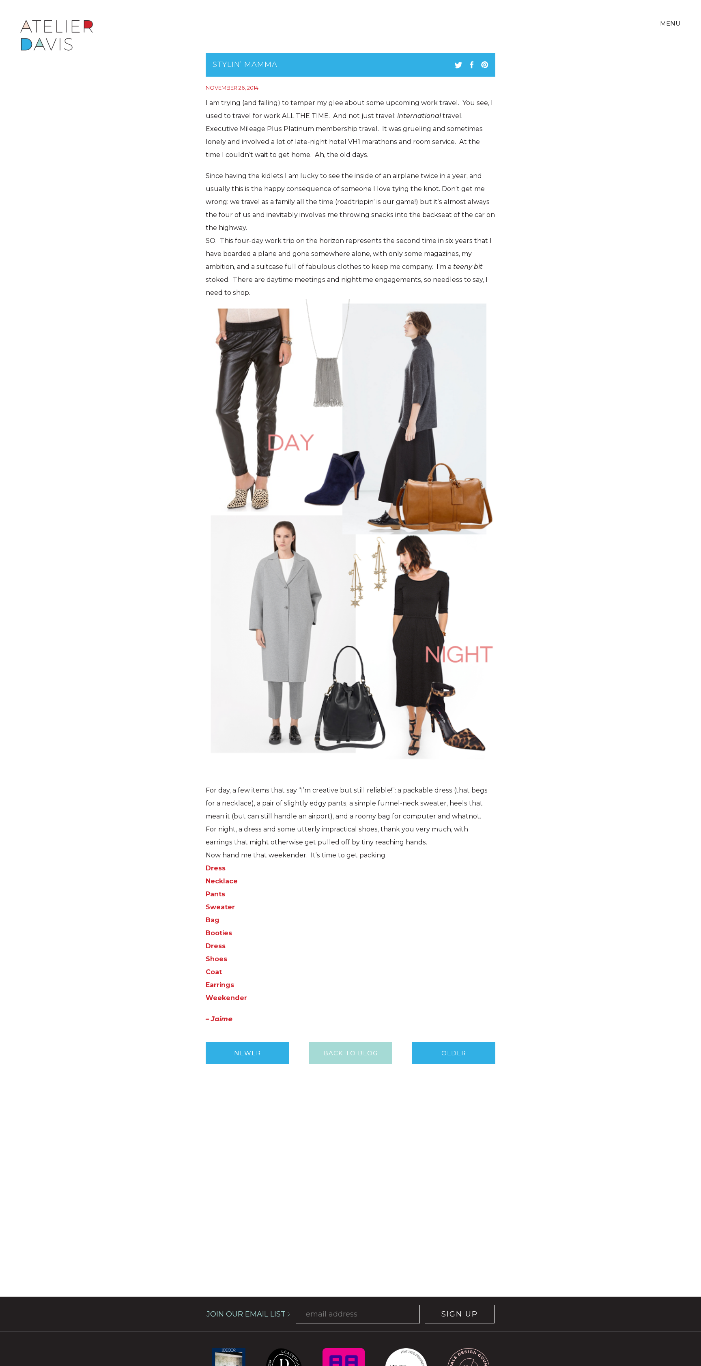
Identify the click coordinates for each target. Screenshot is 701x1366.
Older (453, 1053)
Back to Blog (350, 1053)
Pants (215, 894)
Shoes (216, 959)
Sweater (220, 907)
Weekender (226, 998)
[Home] (56, 36)
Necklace (222, 881)
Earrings (220, 985)
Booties (219, 933)
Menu (670, 23)
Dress (216, 868)
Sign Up (459, 1314)
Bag (212, 920)
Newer (247, 1053)
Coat (214, 972)
